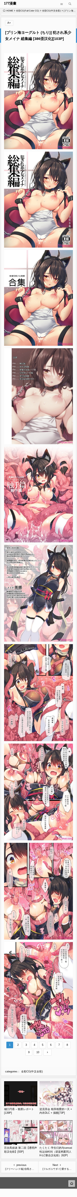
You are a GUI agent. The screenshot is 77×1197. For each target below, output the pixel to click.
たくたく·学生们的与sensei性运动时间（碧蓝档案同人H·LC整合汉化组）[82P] (55, 1151)
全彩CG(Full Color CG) (27, 10)
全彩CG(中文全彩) (51, 10)
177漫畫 (10, 3)
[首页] (71, 1183)
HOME (9, 10)
